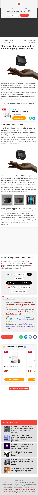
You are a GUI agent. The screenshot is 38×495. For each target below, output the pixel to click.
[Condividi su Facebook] (35, 337)
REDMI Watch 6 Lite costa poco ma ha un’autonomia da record (22, 454)
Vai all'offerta (18, 118)
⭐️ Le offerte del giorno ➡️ (14, 347)
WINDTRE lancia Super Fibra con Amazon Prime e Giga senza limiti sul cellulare (22, 470)
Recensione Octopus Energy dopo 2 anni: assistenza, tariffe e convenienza (22, 446)
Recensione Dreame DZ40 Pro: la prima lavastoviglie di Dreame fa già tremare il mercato (20, 305)
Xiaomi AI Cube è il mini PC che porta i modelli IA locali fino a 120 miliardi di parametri (21, 438)
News (4, 42)
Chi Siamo (4, 489)
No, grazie (14, 15)
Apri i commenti (7, 337)
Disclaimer (15, 491)
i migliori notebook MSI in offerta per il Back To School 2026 (20, 312)
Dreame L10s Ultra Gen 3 (20, 111)
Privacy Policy (32, 489)
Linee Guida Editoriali (20, 489)
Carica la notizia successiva (19, 388)
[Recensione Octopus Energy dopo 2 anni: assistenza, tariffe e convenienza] (7, 446)
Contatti (10, 489)
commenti (33, 42)
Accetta (24, 15)
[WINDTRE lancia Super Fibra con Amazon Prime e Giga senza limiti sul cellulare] (7, 470)
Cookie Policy (7, 491)
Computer (10, 42)
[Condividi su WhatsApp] (30, 118)
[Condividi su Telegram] (33, 118)
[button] (7, 200)
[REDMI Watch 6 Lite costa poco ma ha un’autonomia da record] (7, 454)
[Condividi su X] (30, 337)
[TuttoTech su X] (29, 274)
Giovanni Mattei (8, 40)
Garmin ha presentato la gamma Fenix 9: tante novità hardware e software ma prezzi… (22, 462)
